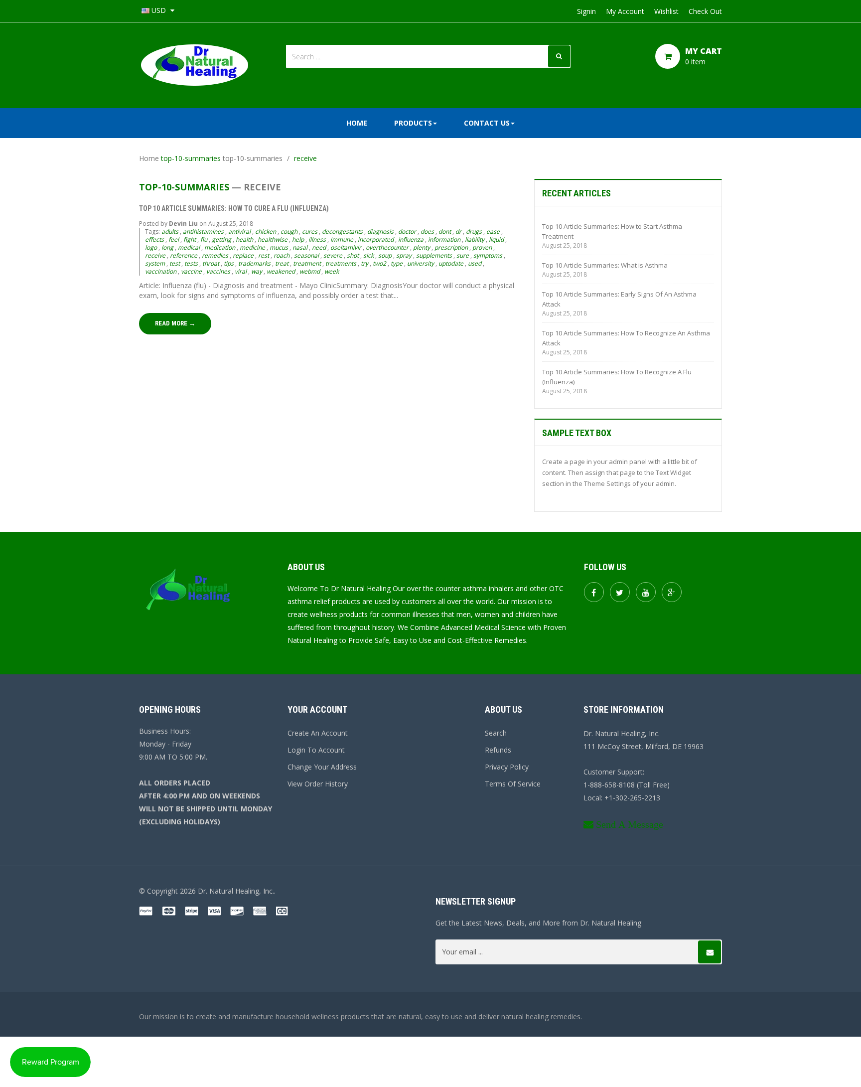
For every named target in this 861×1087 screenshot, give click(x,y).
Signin (586, 11)
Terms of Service (513, 783)
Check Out (705, 11)
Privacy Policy (507, 767)
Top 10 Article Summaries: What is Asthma (605, 265)
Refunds (498, 750)
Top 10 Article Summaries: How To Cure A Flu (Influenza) (234, 208)
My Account (625, 11)
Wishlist (666, 11)
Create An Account (317, 733)
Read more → (175, 323)
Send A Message (629, 824)
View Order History (317, 783)
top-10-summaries (191, 158)
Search (496, 733)
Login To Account (316, 750)
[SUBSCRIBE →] (709, 951)
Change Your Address (322, 767)
